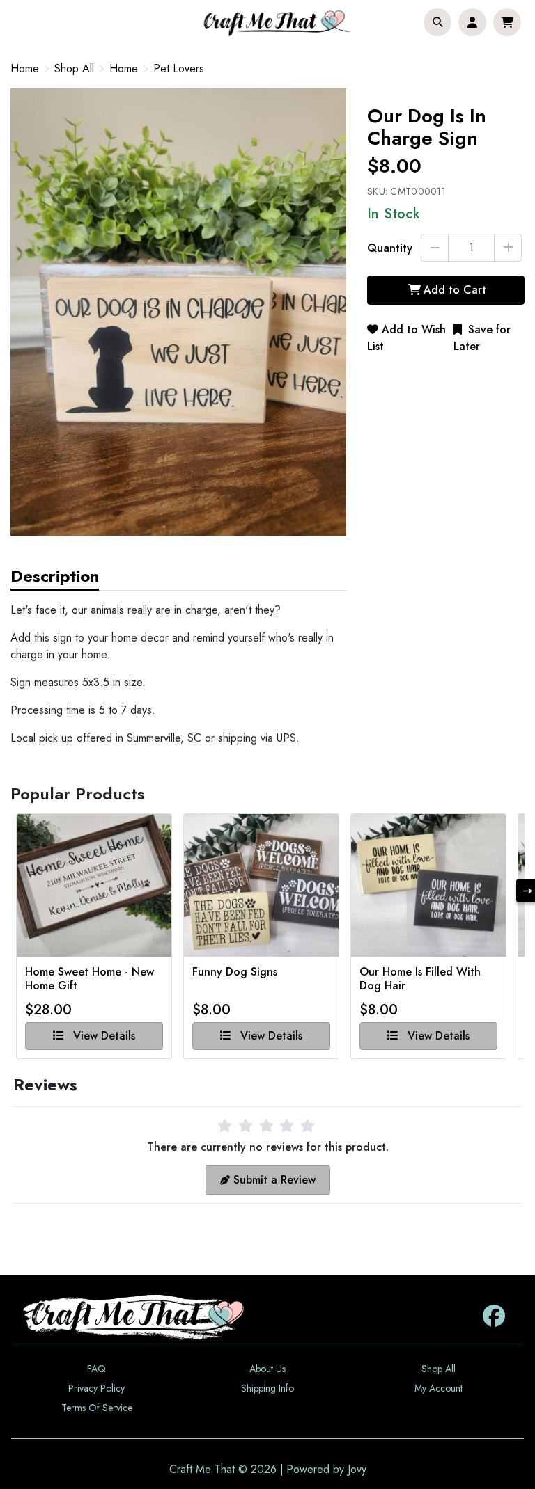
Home (24, 69)
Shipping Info (267, 1388)
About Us (267, 1369)
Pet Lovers (178, 69)
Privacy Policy (96, 1388)
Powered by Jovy (326, 1469)
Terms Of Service (96, 1408)
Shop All (74, 69)
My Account (438, 1388)
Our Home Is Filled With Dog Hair (420, 979)
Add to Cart (455, 290)
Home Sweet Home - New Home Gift (89, 979)
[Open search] (437, 22)
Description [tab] (54, 576)
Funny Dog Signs (234, 972)
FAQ (96, 1369)
